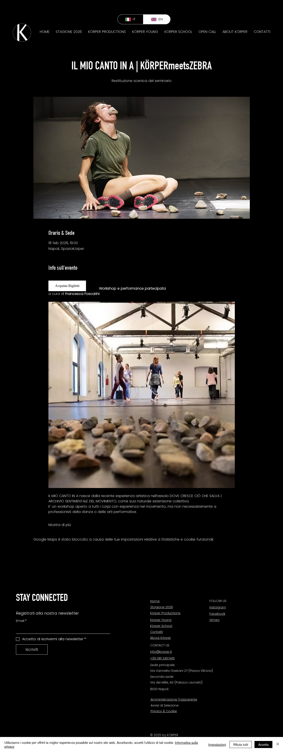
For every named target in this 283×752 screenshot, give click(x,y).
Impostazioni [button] (217, 744)
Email (21, 621)
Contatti (156, 632)
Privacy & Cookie (164, 711)
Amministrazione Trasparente (174, 699)
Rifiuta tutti (240, 744)
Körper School (161, 626)
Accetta (263, 744)
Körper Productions (165, 613)
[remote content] (69, 286)
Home (155, 601)
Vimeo (214, 620)
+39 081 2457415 (162, 658)
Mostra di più (59, 524)
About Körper (160, 638)
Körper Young (160, 620)
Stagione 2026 (161, 607)
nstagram (218, 607)
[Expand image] (141, 395)
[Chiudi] (277, 744)
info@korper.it (161, 651)
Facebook (217, 613)
